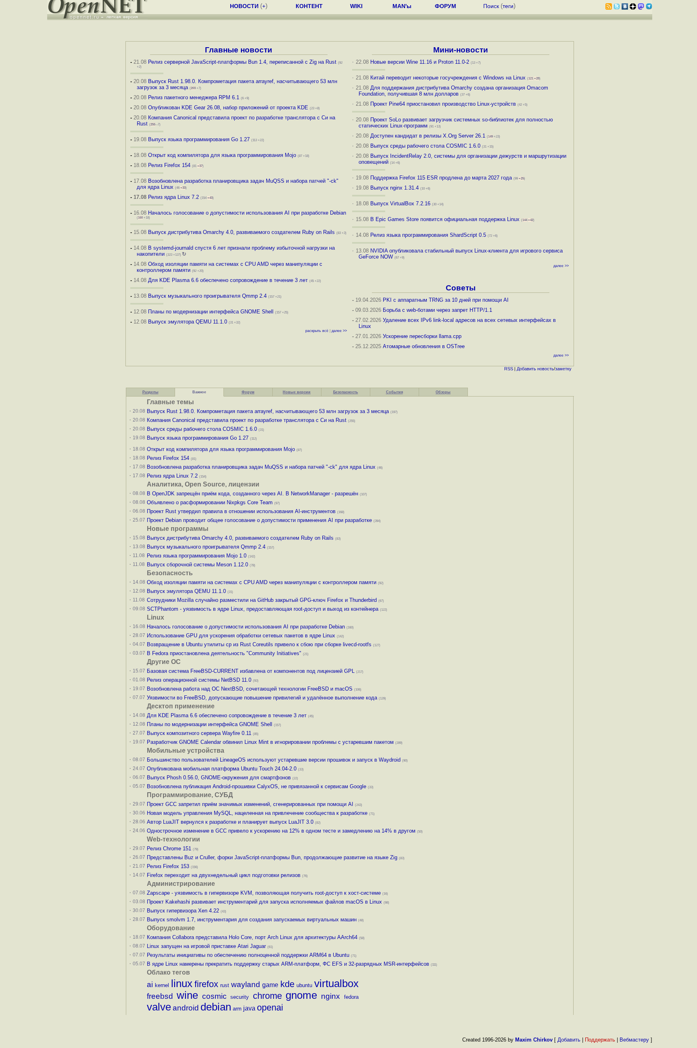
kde (287, 984)
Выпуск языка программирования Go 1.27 (199, 139)
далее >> (339, 331)
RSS (508, 368)
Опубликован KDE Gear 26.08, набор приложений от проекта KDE (229, 107)
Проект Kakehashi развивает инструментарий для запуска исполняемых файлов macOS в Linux (264, 902)
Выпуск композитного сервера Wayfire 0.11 (200, 733)
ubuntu (304, 985)
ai (150, 984)
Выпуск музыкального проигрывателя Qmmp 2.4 (208, 296)
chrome (267, 996)
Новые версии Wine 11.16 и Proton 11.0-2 (419, 62)
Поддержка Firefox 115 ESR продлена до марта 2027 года (441, 178)
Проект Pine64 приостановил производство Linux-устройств (443, 104)
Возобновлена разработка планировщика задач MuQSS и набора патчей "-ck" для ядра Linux (261, 467)
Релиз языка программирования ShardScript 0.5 (428, 235)
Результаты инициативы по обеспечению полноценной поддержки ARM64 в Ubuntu (248, 955)
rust (224, 985)
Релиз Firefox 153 (168, 866)
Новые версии (297, 392)
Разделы (150, 392)
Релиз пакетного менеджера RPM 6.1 (193, 97)
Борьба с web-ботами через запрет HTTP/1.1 (437, 310)
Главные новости (238, 50)
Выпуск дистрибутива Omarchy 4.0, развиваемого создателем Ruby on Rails (242, 232)
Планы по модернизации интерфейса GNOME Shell (210, 312)
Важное (199, 392)
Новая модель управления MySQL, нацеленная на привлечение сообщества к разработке (257, 813)
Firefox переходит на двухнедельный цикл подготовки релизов (224, 875)
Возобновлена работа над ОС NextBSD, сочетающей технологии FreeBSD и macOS (250, 689)
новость (545, 368)
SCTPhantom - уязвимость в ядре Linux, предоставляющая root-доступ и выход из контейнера (262, 609)
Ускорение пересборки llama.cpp (422, 336)
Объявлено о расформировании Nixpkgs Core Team (210, 502)
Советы (461, 288)
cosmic (214, 996)
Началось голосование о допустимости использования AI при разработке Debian (247, 213)
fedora (351, 997)
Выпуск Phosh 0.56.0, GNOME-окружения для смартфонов (219, 778)
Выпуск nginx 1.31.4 (394, 188)
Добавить (526, 368)
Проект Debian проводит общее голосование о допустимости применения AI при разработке (259, 520)
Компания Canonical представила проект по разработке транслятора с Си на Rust (246, 420)
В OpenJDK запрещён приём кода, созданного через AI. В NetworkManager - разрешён (252, 494)
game (270, 984)
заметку (563, 368)
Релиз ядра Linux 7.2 (173, 197)
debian (215, 1007)
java (249, 1008)
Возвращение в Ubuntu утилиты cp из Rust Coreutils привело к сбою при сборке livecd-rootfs (259, 644)
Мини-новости (460, 50)
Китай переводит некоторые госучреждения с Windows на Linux (448, 78)
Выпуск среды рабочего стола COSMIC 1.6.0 (426, 146)
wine (187, 995)
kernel (162, 985)
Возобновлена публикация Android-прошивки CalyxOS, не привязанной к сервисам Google (256, 786)
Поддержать (600, 1040)
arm (237, 1009)
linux (181, 983)
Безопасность (345, 392)
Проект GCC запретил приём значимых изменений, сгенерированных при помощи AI (250, 804)
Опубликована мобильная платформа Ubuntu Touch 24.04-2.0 (221, 769)
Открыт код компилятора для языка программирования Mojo (222, 155)
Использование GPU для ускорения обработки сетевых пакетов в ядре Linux (241, 636)
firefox (206, 984)
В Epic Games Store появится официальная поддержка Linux (445, 219)
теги (508, 6)
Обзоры (443, 392)
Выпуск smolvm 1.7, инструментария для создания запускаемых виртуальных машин (252, 919)
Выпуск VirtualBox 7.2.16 (400, 203)
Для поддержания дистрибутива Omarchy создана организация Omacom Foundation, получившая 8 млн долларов (454, 91)
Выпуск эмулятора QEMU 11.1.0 (187, 322)
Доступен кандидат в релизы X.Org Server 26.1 (427, 136)
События (394, 392)
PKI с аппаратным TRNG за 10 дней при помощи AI (446, 300)
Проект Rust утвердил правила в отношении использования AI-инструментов (241, 511)
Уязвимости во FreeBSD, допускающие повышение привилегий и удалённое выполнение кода (262, 698)
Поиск (491, 6)
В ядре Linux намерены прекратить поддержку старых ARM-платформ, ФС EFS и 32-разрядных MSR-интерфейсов (289, 964)
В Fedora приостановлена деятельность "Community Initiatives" (224, 653)
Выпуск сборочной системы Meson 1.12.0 (197, 565)
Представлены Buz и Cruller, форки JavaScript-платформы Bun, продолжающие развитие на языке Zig (272, 857)
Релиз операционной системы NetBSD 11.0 (199, 680)
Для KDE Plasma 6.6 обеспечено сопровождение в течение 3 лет (228, 280)
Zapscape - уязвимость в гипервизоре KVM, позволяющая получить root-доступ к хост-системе (264, 893)
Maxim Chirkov (534, 1040)
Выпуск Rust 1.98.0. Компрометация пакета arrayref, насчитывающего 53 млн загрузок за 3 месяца (268, 411)
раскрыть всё (316, 331)
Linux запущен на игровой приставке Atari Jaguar (206, 946)
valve (159, 1007)
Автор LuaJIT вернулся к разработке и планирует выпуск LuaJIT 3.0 (230, 822)
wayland (245, 984)
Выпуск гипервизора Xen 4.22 (183, 911)
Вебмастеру (634, 1040)
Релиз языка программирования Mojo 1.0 (196, 556)
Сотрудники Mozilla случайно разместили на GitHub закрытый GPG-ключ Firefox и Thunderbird (262, 600)
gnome (301, 995)
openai (270, 1007)
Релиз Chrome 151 (169, 848)
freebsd (160, 996)
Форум (248, 392)
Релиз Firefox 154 (169, 165)
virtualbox (336, 983)
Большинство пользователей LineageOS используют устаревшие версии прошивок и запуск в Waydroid (274, 760)
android (186, 1008)
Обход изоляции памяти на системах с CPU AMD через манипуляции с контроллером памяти (261, 582)
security (239, 997)
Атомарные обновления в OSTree (424, 346)
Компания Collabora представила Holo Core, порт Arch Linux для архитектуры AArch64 (252, 937)
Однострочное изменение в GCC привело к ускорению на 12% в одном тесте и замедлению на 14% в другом (281, 831)
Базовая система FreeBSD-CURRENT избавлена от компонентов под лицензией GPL (251, 671)
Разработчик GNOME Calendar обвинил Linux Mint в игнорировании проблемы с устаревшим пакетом (270, 742)
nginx (330, 996)
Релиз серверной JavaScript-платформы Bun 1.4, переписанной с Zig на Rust (242, 62)
